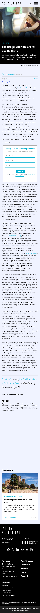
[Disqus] (20, 439)
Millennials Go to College (13, 236)
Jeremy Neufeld (8, 496)
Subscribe (24, 568)
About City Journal (27, 561)
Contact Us (24, 576)
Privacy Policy (31, 174)
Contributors (25, 564)
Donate (6, 400)
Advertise (5, 585)
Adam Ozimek (18, 496)
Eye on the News (10, 517)
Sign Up (20, 171)
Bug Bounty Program (8, 595)
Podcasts (5, 569)
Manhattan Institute (8, 588)
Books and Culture (8, 571)
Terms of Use (6, 593)
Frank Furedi (5, 43)
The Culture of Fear (23, 88)
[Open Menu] (36, 3)
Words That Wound (31, 253)
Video (4, 574)
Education (18, 74)
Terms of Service (20, 176)
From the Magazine (8, 566)
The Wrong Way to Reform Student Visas (18, 500)
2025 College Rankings (9, 576)
